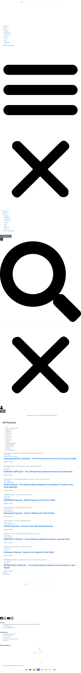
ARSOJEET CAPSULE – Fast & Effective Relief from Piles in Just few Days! (37, 539)
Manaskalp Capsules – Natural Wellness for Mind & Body (29, 513)
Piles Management (8, 537)
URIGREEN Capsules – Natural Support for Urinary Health (29, 500)
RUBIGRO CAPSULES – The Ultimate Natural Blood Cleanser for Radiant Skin (38, 471)
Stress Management (8, 511)
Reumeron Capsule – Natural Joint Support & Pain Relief (29, 552)
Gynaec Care (8, 34)
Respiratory (7, 42)
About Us (5, 25)
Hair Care (7, 35)
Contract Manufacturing (8, 45)
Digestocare (7, 32)
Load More (5, 572)
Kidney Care (7, 498)
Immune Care (14, 456)
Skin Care (6, 469)
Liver (6, 39)
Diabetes (7, 30)
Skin (6, 44)
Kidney (6, 37)
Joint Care (6, 550)
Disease (5, 29)
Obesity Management (9, 482)
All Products (6, 27)
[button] (40, 129)
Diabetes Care (7, 456)
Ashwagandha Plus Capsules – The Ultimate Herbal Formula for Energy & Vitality (40, 458)
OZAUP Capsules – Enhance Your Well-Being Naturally (28, 526)
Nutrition (13, 524)
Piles (6, 40)
